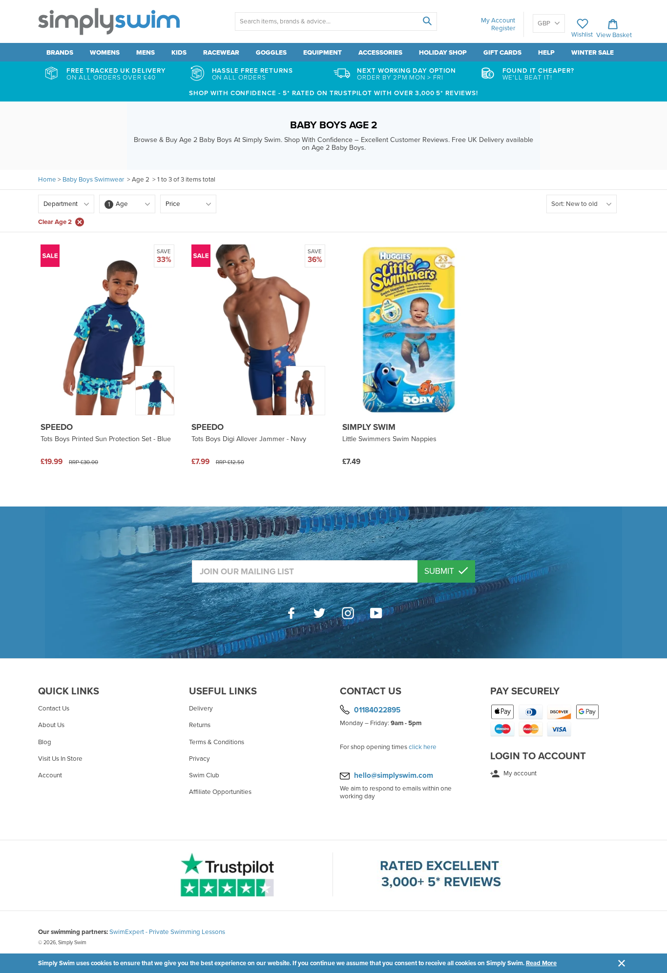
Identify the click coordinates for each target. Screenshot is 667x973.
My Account (498, 20)
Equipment (322, 53)
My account (519, 773)
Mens (145, 53)
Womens (105, 53)
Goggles (271, 53)
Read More (541, 963)
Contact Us (53, 708)
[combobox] (336, 21)
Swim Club (204, 775)
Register (503, 28)
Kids (179, 53)
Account (50, 775)
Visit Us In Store (60, 759)
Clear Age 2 (55, 222)
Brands (59, 53)
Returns (199, 725)
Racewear (221, 53)
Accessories (380, 53)
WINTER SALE (592, 53)
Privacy (199, 759)
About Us (51, 725)
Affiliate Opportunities (220, 792)
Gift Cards (502, 53)
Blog (44, 742)
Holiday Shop (443, 53)
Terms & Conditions (216, 742)
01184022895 (377, 710)
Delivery (201, 708)
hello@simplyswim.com (393, 775)
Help (546, 53)
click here (423, 747)
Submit (440, 571)
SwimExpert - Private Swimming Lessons (167, 932)
